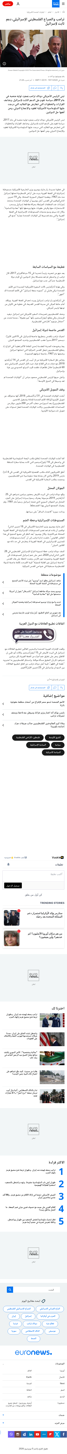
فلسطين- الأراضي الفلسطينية (28, 737)
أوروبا (62, 1371)
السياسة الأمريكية (53, 752)
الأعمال (62, 1377)
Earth (29, 1377)
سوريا (14, 1331)
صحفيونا (61, 1403)
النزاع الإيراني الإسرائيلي (50, 1309)
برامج (29, 1397)
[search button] (10, 1290)
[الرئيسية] (64, 12)
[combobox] (33, 1290)
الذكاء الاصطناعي (32, 1331)
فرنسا (15, 1324)
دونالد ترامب (32, 1324)
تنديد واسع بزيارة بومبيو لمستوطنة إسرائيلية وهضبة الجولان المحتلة (36, 603)
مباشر (8, 3)
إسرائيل (28, 1316)
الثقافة (29, 1390)
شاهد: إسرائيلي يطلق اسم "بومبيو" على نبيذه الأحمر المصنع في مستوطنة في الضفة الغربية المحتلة (36, 582)
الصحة (33, 1338)
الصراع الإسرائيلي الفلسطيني (19, 1309)
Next (62, 1384)
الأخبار (57, 12)
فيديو (62, 1397)
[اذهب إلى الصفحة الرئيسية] (56, 3)
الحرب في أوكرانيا (48, 1316)
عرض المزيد (60, 1423)
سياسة (58, 745)
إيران (14, 1316)
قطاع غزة (50, 1324)
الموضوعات (60, 1364)
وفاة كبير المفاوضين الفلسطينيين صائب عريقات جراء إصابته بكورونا (39, 725)
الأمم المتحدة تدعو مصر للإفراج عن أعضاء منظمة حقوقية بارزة (37, 704)
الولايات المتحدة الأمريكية (35, 12)
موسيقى (52, 1331)
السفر (63, 1390)
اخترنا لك (58, 1008)
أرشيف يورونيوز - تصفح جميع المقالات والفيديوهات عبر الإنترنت (19, 1404)
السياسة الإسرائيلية (38, 745)
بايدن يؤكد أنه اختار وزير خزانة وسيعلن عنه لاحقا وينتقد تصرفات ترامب (38, 714)
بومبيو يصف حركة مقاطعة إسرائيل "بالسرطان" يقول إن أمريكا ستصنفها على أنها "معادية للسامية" (35, 593)
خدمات (62, 1415)
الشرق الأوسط (55, 737)
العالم (49, 12)
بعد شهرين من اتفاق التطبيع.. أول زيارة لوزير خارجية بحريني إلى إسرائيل (36, 614)
